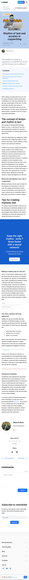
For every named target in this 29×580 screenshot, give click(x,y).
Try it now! (14, 259)
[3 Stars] (14, 441)
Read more (14, 577)
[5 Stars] (19, 441)
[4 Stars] (17, 441)
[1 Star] (9, 441)
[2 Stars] (12, 441)
